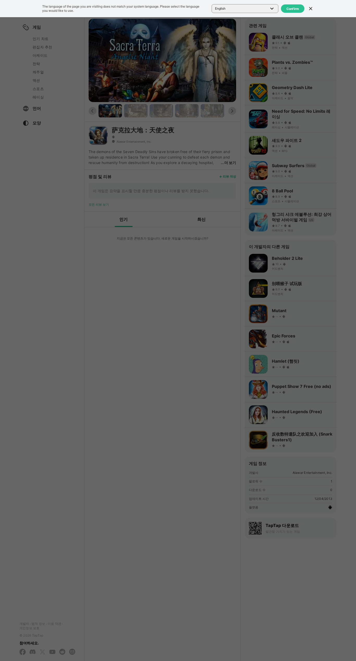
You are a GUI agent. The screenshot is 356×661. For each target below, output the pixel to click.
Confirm (292, 9)
